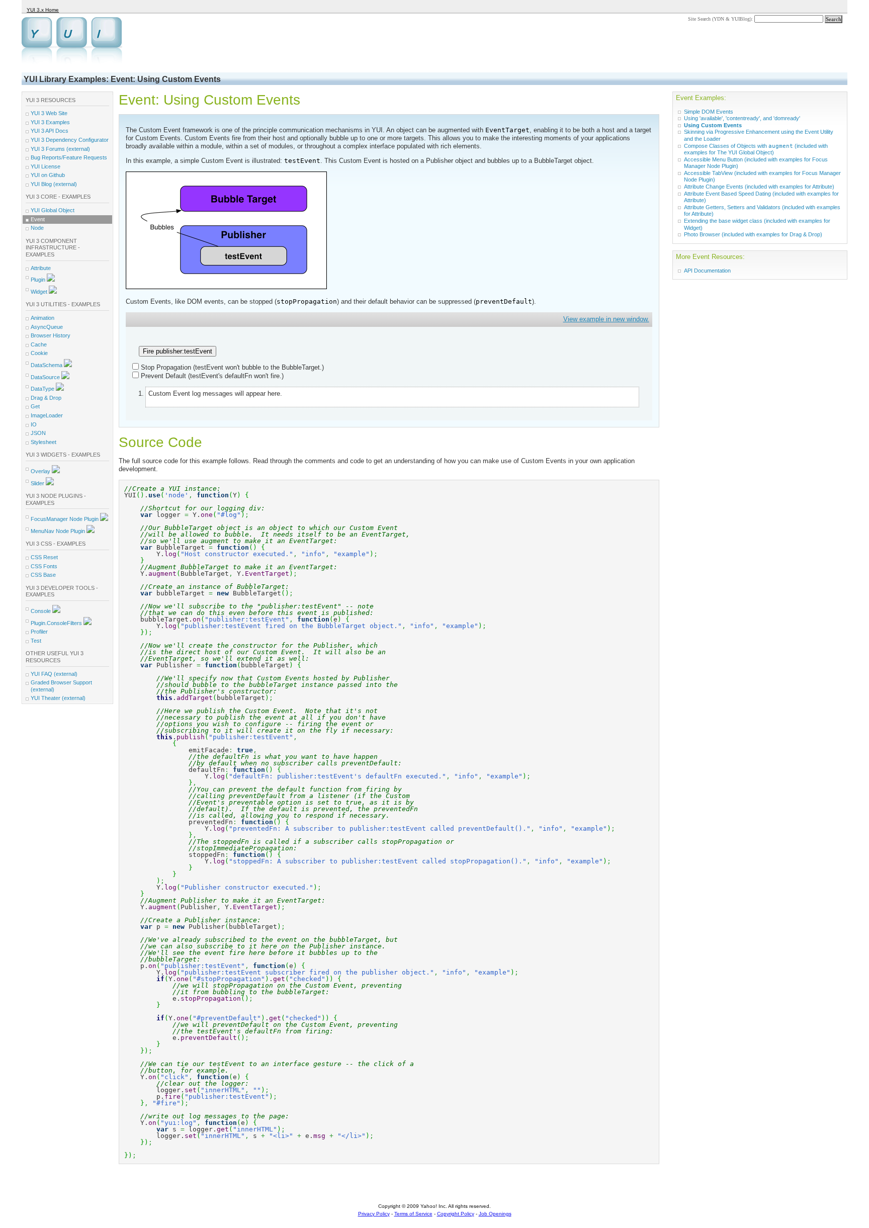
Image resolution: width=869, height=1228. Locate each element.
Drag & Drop (46, 398)
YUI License (45, 166)
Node (37, 228)
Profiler (39, 632)
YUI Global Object (52, 210)
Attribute (41, 268)
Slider (38, 483)
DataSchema (47, 365)
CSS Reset (44, 557)
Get (35, 406)
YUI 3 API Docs (49, 131)
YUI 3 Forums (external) (60, 149)
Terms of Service (413, 1213)
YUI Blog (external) (54, 184)
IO (34, 424)
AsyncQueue (47, 327)
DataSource (46, 377)
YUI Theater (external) (58, 698)
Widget (40, 292)
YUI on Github (48, 175)
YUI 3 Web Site (49, 113)
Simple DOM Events (708, 112)
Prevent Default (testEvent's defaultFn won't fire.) (212, 376)
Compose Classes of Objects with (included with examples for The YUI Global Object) (756, 149)
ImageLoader (47, 415)
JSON (38, 433)
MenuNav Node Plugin (58, 531)
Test (36, 641)
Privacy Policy (374, 1213)
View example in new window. (606, 319)
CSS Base (43, 575)
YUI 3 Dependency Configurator (70, 140)
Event (38, 219)
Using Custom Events (713, 125)
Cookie (39, 353)
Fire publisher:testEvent (177, 351)
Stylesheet (43, 442)
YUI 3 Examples (50, 122)
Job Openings (495, 1213)
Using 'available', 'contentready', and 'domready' (742, 118)
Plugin (39, 280)
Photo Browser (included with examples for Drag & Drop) (753, 234)
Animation (42, 318)
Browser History (50, 335)
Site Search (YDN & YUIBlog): (721, 19)
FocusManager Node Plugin (65, 519)
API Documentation (707, 271)
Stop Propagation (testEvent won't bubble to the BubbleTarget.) (232, 367)
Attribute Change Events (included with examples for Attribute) (759, 187)
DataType (43, 389)
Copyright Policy (455, 1213)
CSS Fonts (44, 566)
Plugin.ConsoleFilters (57, 623)
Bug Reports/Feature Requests (69, 157)
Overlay (41, 471)
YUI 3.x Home (43, 10)
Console (41, 611)
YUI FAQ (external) (54, 674)
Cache (39, 344)
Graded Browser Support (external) (61, 685)
